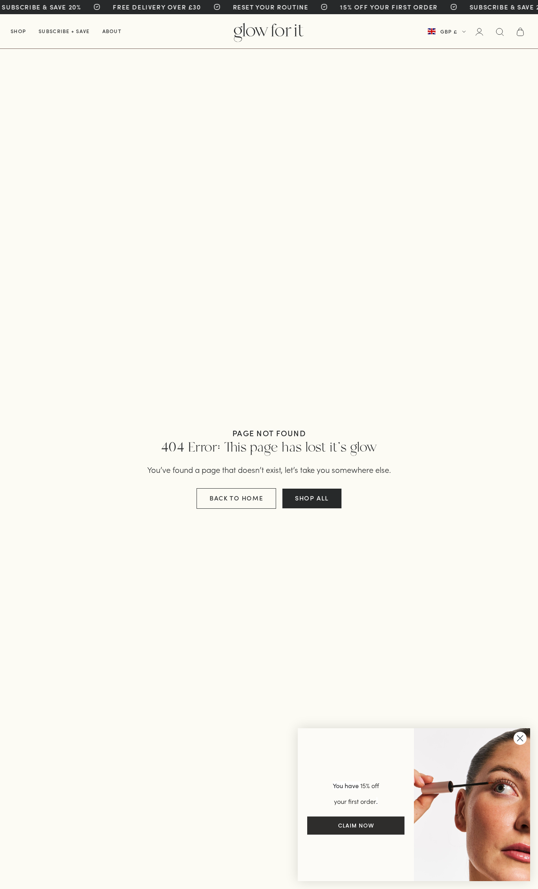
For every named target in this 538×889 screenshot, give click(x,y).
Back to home (236, 498)
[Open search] (500, 31)
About (111, 31)
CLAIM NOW (356, 825)
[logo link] (269, 31)
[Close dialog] (520, 738)
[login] (479, 31)
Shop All (312, 498)
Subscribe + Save (64, 31)
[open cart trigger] (520, 31)
